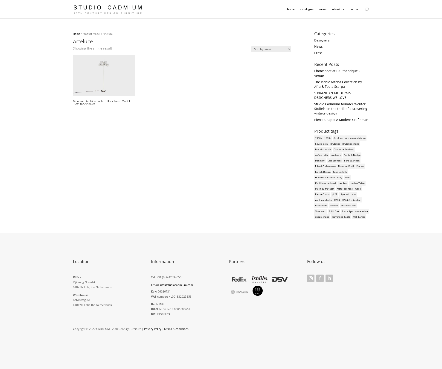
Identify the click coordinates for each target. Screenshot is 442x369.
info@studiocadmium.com (176, 285)
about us (338, 9)
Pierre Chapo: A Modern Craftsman (341, 119)
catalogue (307, 9)
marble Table (357, 183)
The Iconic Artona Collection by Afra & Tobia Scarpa (338, 84)
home (291, 9)
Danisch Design (352, 155)
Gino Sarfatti (340, 171)
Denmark (320, 160)
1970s (327, 138)
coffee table (322, 155)
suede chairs (322, 216)
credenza (336, 155)
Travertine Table (341, 216)
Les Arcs (342, 183)
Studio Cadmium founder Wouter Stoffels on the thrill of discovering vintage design (340, 109)
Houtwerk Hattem (325, 177)
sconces (334, 205)
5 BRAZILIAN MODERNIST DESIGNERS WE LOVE (333, 95)
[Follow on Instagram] (310, 278)
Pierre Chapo (322, 194)
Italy (339, 177)
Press (318, 53)
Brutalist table (323, 149)
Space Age (347, 211)
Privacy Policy (152, 329)
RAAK (337, 200)
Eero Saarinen (352, 160)
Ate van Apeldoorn (355, 138)
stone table (361, 211)
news (322, 9)
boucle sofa (321, 143)
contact (355, 9)
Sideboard (320, 211)
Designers (322, 40)
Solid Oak (334, 211)
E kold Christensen (325, 166)
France (360, 166)
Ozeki (358, 188)
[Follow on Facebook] (320, 278)
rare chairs (321, 205)
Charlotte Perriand (344, 149)
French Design (323, 171)
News (318, 46)
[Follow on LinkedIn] (329, 278)
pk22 (334, 194)
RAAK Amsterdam (351, 200)
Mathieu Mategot (324, 188)
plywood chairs (348, 194)
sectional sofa (348, 205)
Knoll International (325, 183)
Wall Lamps (359, 216)
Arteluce (338, 138)
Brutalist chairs (350, 143)
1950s (318, 138)
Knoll (347, 177)
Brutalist (335, 143)
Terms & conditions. (176, 329)
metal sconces (345, 188)
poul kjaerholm (323, 200)
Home (76, 33)
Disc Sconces (335, 160)
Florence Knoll (346, 166)
